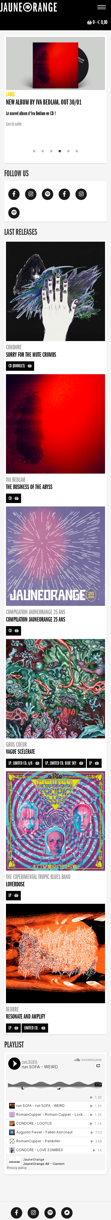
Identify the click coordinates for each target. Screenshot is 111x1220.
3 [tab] (51, 151)
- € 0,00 (100, 22)
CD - (12, 498)
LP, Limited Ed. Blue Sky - (62, 763)
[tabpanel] (55, 82)
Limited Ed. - (32, 1028)
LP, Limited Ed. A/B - (22, 763)
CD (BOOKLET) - (18, 366)
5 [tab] (68, 151)
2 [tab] (43, 151)
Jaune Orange (28, 8)
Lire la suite (13, 140)
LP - (92, 763)
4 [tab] (60, 151)
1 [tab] (34, 151)
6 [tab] (77, 151)
